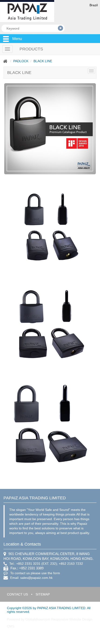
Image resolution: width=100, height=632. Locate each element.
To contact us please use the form (35, 573)
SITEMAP (43, 594)
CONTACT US (17, 594)
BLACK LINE (42, 61)
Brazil (94, 5)
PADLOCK (20, 61)
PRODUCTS (31, 49)
